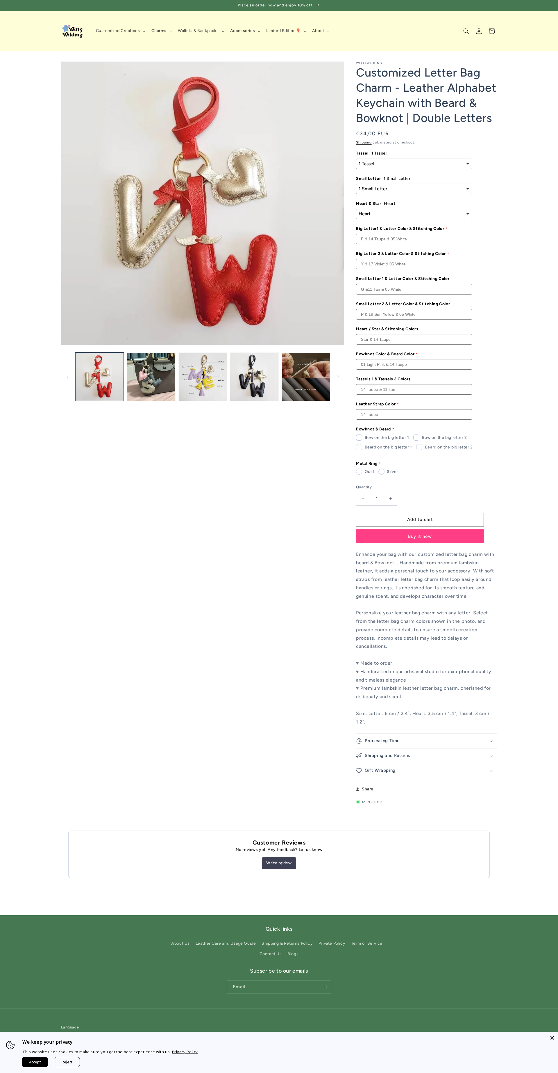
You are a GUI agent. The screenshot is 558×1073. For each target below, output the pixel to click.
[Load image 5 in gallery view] (306, 376)
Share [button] (367, 789)
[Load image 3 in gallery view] (202, 376)
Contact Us (271, 953)
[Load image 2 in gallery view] (151, 376)
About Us (180, 943)
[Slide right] (338, 376)
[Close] (552, 1038)
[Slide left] (67, 376)
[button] (120, 31)
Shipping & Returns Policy (287, 943)
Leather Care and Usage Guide (226, 943)
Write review (278, 863)
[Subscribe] (324, 987)
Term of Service (366, 943)
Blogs (292, 953)
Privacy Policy (185, 1051)
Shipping (364, 142)
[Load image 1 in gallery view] (99, 376)
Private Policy (332, 943)
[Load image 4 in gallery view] (254, 376)
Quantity (364, 487)
